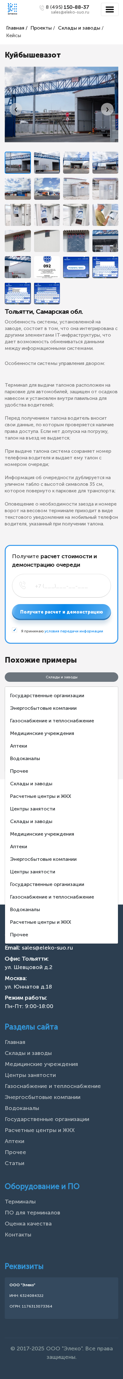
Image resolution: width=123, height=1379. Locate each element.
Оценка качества (28, 1223)
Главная (15, 1042)
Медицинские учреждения (42, 733)
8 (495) (67, 7)
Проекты (41, 28)
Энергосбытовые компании (43, 708)
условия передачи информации (73, 631)
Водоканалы (25, 758)
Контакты (18, 1234)
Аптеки (18, 746)
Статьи (14, 1163)
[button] (18, 163)
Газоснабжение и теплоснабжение (52, 721)
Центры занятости (32, 809)
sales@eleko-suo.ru (47, 947)
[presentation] (15, 109)
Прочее (19, 771)
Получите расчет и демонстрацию (61, 612)
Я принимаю (61, 631)
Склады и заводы (79, 28)
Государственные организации (47, 695)
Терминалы (20, 1201)
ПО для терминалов (32, 1212)
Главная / (17, 28)
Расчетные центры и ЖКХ (40, 796)
